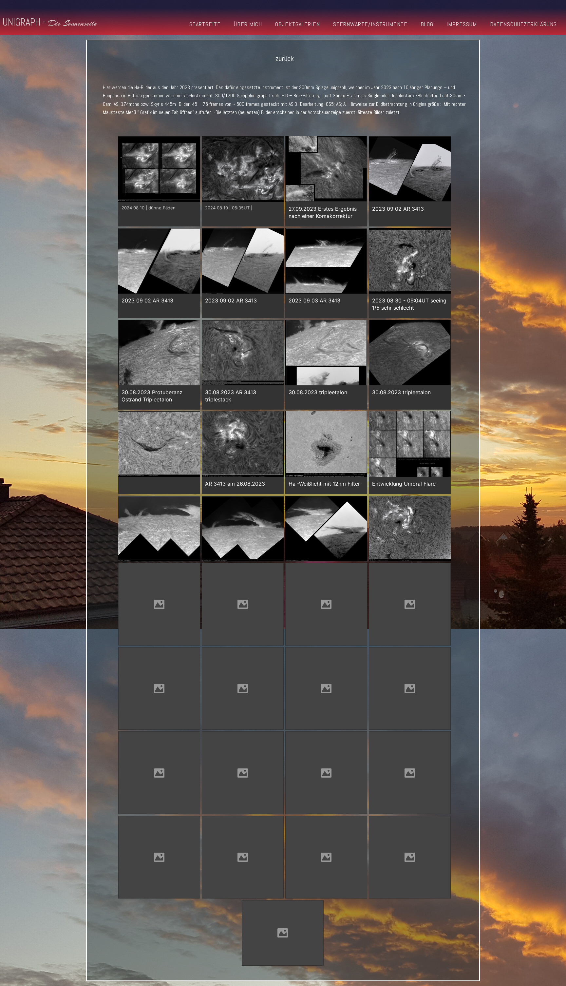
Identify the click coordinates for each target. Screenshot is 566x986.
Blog (427, 24)
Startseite (205, 24)
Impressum (461, 24)
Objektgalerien (297, 24)
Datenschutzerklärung (523, 24)
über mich (248, 24)
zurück (284, 58)
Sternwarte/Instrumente (370, 24)
